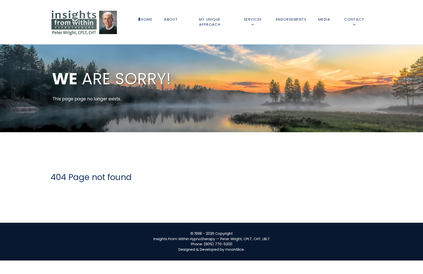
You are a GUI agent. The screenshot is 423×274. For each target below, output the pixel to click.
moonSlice (234, 249)
